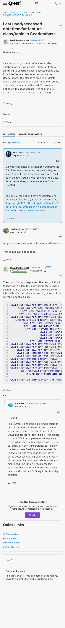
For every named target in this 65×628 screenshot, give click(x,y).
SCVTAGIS (18, 152)
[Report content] (60, 25)
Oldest (15, 142)
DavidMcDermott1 (19, 40)
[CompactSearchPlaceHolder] (55, 3)
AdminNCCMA (22, 403)
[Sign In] (60, 3)
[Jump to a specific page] (59, 142)
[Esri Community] (14, 3)
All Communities (11, 534)
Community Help (11, 547)
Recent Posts (9, 538)
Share (7, 122)
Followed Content (11, 542)
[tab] (9, 134)
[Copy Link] (12, 48)
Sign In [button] (32, 515)
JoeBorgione (17, 229)
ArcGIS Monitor (53, 243)
